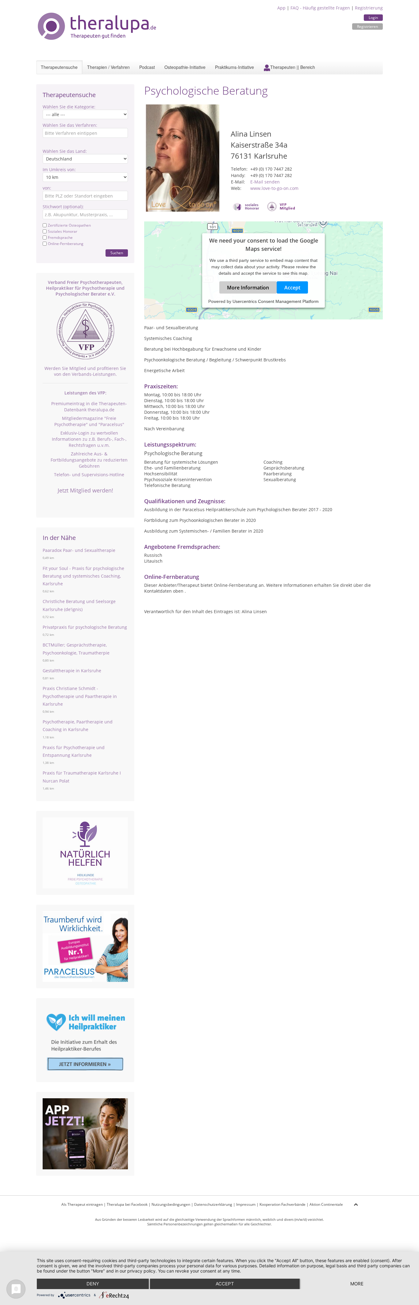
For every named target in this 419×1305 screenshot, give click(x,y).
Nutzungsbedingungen (171, 1204)
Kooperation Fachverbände (282, 1204)
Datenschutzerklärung (213, 1204)
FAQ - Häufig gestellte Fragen (320, 8)
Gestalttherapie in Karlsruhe (72, 670)
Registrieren (367, 26)
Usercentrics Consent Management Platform (276, 301)
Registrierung (369, 8)
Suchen (116, 252)
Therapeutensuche (59, 67)
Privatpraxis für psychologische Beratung (85, 627)
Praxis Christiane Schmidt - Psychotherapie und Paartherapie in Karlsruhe (80, 696)
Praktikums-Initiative (234, 67)
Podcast (147, 67)
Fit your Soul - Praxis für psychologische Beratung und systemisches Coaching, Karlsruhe (83, 575)
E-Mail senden (265, 182)
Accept (292, 287)
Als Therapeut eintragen (82, 1204)
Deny (92, 1284)
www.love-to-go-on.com (274, 188)
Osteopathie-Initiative (185, 67)
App (281, 8)
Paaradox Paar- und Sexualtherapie (79, 550)
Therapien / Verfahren (108, 67)
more (356, 1284)
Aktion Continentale (326, 1204)
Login (373, 17)
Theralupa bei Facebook (127, 1204)
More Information (248, 287)
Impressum (246, 1204)
